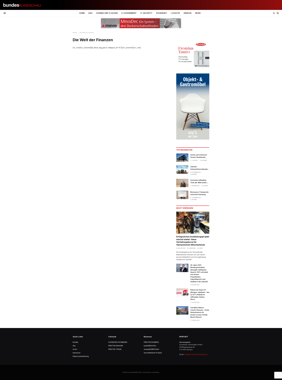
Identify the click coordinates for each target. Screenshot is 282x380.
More (198, 13)
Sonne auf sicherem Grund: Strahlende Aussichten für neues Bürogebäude (199, 156)
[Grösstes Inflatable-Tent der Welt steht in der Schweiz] (182, 183)
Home (82, 13)
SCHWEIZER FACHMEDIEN (117, 342)
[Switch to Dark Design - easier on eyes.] (274, 13)
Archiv (75, 349)
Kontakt (75, 342)
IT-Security (146, 13)
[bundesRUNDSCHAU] (22, 5)
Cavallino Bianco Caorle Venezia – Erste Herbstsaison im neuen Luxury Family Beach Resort (199, 312)
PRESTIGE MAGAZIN (115, 346)
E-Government (129, 13)
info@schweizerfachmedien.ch (196, 354)
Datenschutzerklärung (81, 356)
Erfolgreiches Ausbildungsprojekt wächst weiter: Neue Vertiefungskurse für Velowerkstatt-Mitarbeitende (192, 240)
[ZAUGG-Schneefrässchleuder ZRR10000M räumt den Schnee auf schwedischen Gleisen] (182, 169)
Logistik (175, 13)
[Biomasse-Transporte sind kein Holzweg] (182, 195)
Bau (91, 13)
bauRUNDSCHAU (150, 346)
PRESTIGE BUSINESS (151, 342)
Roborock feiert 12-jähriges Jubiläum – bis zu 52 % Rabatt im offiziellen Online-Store (199, 294)
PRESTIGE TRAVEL (115, 349)
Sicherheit (161, 13)
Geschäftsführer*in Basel (153, 353)
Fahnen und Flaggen (107, 13)
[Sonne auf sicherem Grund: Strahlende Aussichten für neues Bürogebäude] (182, 157)
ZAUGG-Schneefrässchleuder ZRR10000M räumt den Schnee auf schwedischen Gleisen (199, 168)
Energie (188, 13)
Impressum (76, 353)
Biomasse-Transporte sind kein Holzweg (199, 193)
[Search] (277, 13)
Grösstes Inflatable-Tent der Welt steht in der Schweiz (199, 181)
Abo (74, 346)
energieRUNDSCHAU (151, 349)
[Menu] (5, 13)
